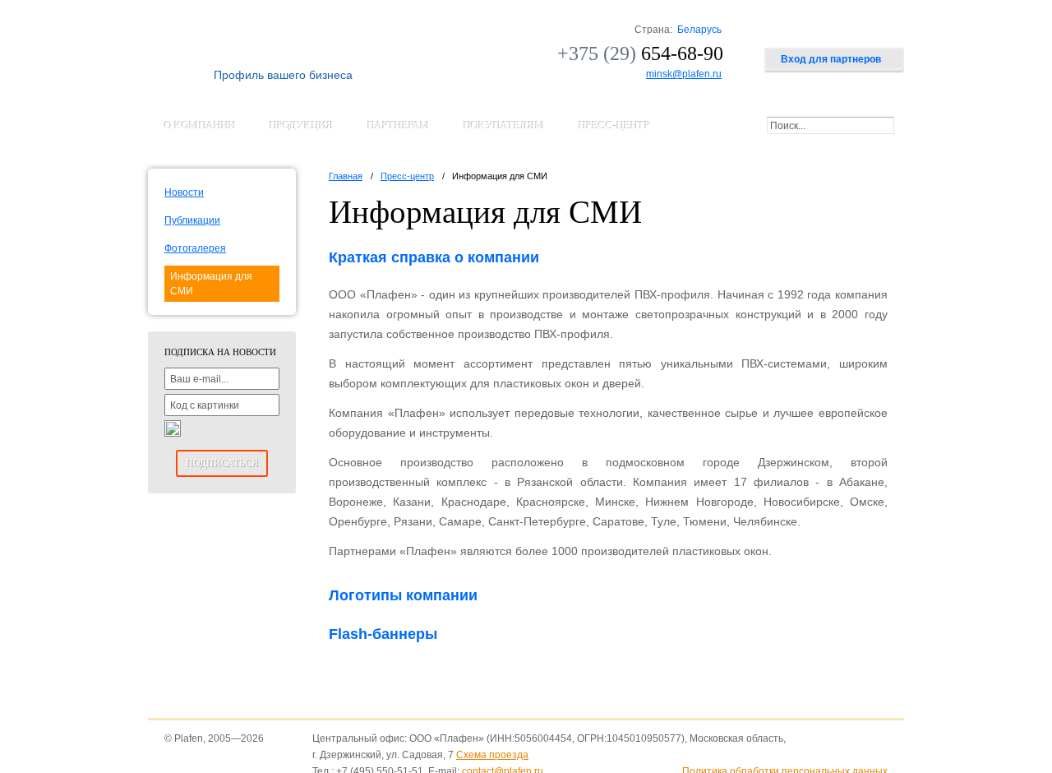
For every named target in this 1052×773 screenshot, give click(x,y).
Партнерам (398, 125)
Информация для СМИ (211, 284)
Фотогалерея (195, 248)
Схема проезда (492, 755)
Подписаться (222, 463)
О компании (200, 125)
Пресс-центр (614, 125)
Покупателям (504, 125)
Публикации (192, 220)
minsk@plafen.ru (684, 74)
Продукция (302, 125)
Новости (184, 192)
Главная (345, 176)
